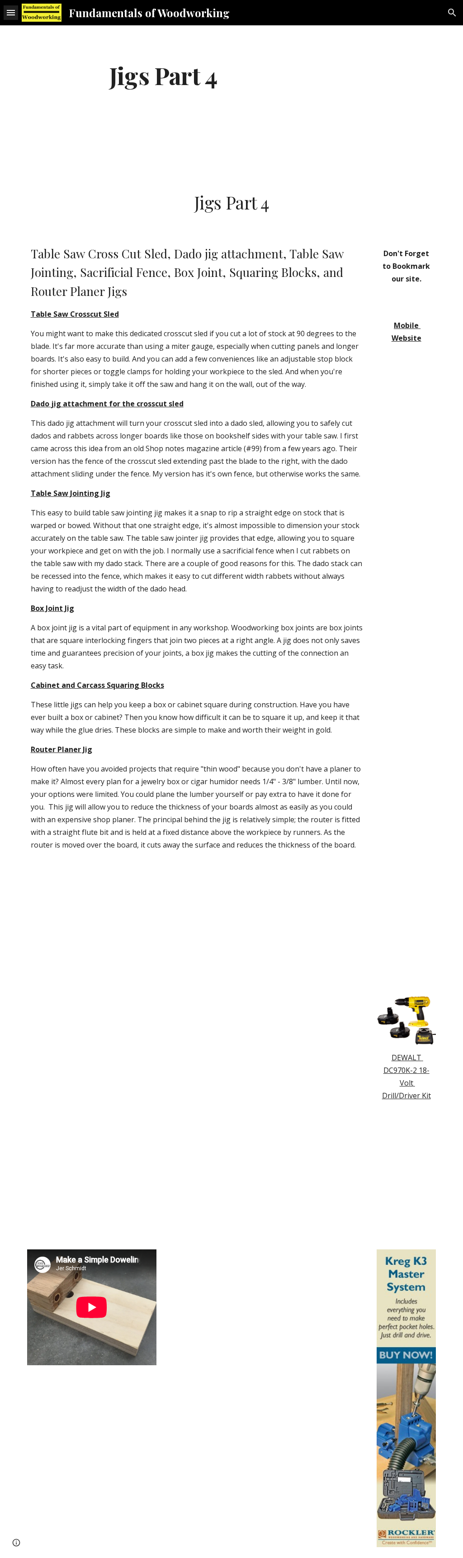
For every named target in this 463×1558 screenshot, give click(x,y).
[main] (163, 75)
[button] (11, 12)
